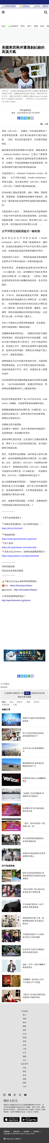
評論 (24, 1045)
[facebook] (9, 1094)
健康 (24, 1056)
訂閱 (42, 693)
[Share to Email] (32, 118)
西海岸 (20, 702)
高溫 (11, 702)
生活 (24, 1053)
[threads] (15, 1094)
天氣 (15, 705)
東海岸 (36, 702)
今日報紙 (24, 1011)
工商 (24, 1086)
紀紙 (24, 1068)
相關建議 (7, 1131)
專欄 (24, 1037)
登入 (27, 693)
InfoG (24, 1034)
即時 (23, 26)
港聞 (36, 26)
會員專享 (14, 26)
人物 (24, 1049)
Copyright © (8, 1134)
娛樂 (24, 1079)
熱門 (29, 26)
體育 (24, 1071)
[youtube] (25, 1094)
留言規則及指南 (4, 687)
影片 (24, 1015)
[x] (20, 1094)
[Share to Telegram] (25, 118)
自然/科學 (24, 1064)
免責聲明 (26, 1131)
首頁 (3, 26)
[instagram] (4, 1094)
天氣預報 (5, 705)
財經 (24, 1030)
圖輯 (24, 1083)
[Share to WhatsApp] (28, 118)
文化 (24, 1060)
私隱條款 (36, 1131)
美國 (28, 702)
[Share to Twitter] (22, 118)
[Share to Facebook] (18, 118)
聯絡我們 (16, 1131)
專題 (24, 1041)
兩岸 (42, 26)
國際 (24, 1026)
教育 (24, 1075)
